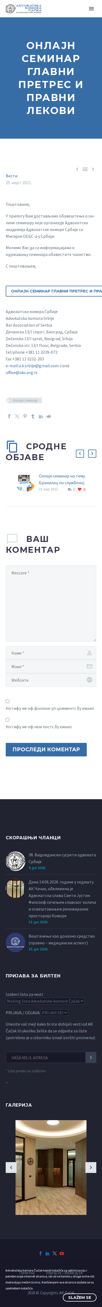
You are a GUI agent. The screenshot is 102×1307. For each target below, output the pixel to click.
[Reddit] (49, 416)
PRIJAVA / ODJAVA (23, 1012)
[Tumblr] (33, 416)
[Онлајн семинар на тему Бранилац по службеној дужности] (27, 483)
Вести (11, 175)
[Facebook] (9, 416)
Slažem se (79, 1297)
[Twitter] (17, 416)
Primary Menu (91, 9)
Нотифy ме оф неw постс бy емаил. (39, 726)
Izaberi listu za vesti (24, 994)
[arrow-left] (11, 1167)
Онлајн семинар (25, 400)
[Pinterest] (25, 416)
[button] (80, 454)
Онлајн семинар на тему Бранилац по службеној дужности (62, 482)
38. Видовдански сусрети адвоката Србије (62, 858)
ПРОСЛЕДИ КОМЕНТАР (46, 749)
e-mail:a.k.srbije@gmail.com (32, 365)
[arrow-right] (90, 1167)
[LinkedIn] (41, 416)
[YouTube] (62, 1253)
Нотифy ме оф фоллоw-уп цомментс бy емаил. (50, 708)
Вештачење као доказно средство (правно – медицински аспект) (62, 939)
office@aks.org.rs (22, 372)
